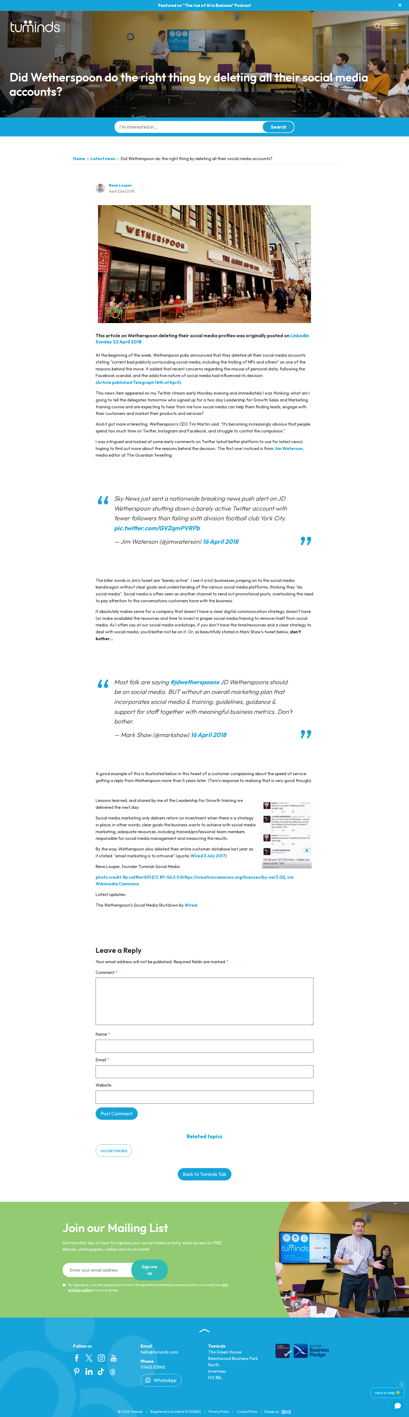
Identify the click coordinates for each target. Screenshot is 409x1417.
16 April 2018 (220, 541)
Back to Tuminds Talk (205, 1174)
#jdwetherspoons (194, 682)
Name (103, 1034)
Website (103, 1085)
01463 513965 (153, 1367)
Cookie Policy (247, 1411)
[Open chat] (397, 1405)
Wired (191, 905)
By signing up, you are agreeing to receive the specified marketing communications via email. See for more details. (148, 1287)
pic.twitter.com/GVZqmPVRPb (157, 528)
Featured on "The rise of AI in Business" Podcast (204, 5)
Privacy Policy (219, 1411)
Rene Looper (120, 185)
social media (114, 1150)
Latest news (103, 158)
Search (278, 127)
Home (79, 158)
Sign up (149, 1270)
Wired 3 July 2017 (208, 856)
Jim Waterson (288, 448)
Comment (107, 972)
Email (102, 1059)
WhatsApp (165, 1380)
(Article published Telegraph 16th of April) (138, 382)
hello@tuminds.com (159, 1352)
